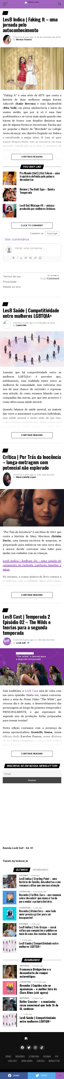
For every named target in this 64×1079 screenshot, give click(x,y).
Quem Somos (27, 1061)
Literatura (34, 1056)
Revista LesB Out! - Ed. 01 (18, 848)
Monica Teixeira (24, 39)
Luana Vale (21, 325)
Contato (41, 1061)
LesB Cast (12, 1061)
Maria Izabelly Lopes (26, 477)
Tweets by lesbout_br (15, 861)
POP (57, 1056)
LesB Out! (21, 643)
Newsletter (54, 1061)
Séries (8, 1056)
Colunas (47, 1056)
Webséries (20, 1056)
